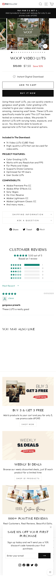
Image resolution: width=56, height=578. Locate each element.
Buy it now (28, 93)
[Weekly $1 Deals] (28, 445)
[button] (16, 265)
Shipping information (28, 214)
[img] (9, 293)
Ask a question (28, 220)
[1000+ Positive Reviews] (28, 499)
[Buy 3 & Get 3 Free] (28, 391)
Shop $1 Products (28, 478)
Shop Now (28, 424)
